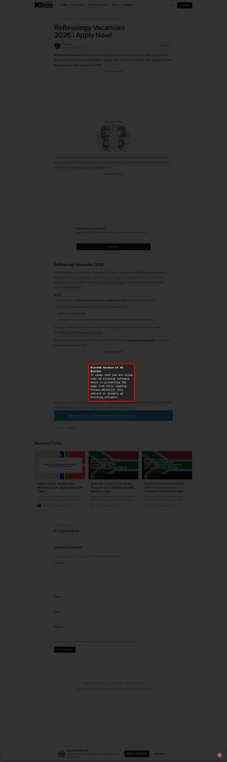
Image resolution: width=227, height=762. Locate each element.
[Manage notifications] (219, 755)
